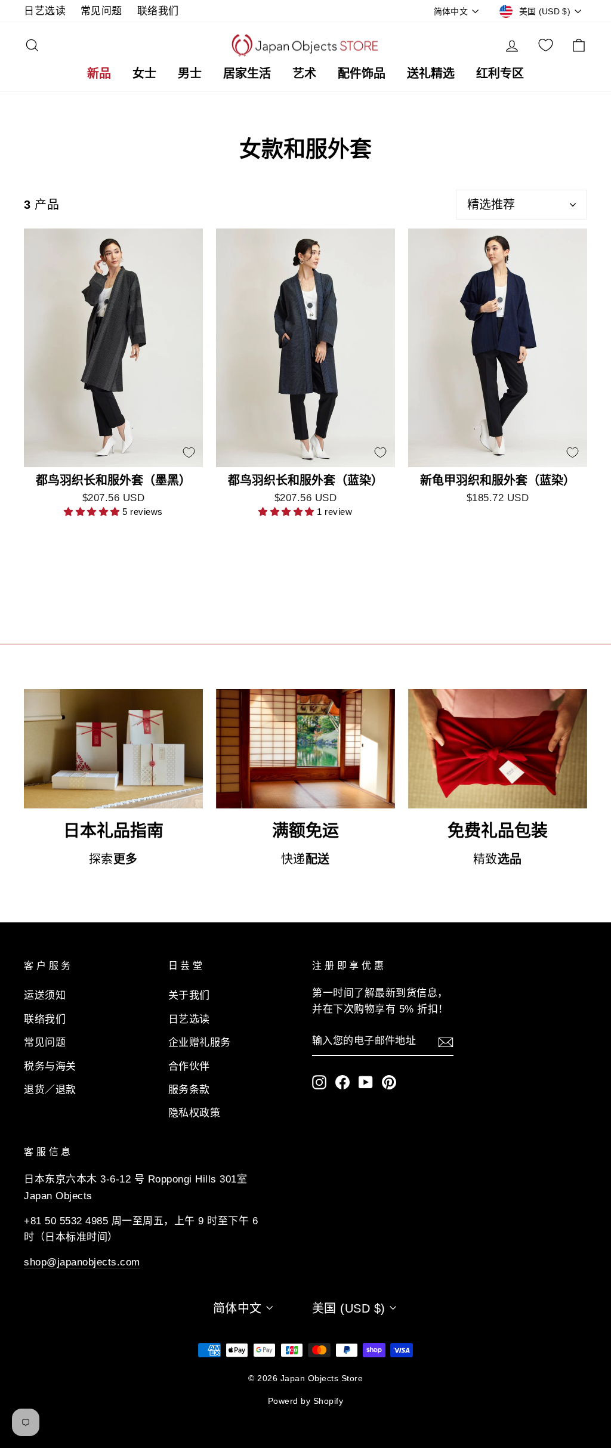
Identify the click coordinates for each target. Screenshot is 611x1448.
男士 (190, 73)
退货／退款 (50, 1089)
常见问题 (101, 11)
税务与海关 (50, 1066)
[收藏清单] (546, 45)
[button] (93, 512)
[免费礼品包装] (497, 748)
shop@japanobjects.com (82, 1262)
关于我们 (189, 995)
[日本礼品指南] (113, 748)
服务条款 (189, 1089)
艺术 (304, 73)
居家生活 (247, 73)
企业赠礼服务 (199, 1042)
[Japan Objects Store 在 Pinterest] (389, 1082)
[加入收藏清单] (188, 453)
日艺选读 (45, 11)
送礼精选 (431, 73)
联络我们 (158, 11)
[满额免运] (305, 748)
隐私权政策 (194, 1113)
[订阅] (445, 1041)
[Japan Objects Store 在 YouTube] (366, 1082)
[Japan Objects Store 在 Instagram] (319, 1082)
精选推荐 (491, 204)
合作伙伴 (189, 1066)
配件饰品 (361, 73)
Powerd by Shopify (306, 1401)
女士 (144, 73)
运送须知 (45, 995)
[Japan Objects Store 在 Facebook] (342, 1082)
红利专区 (500, 73)
